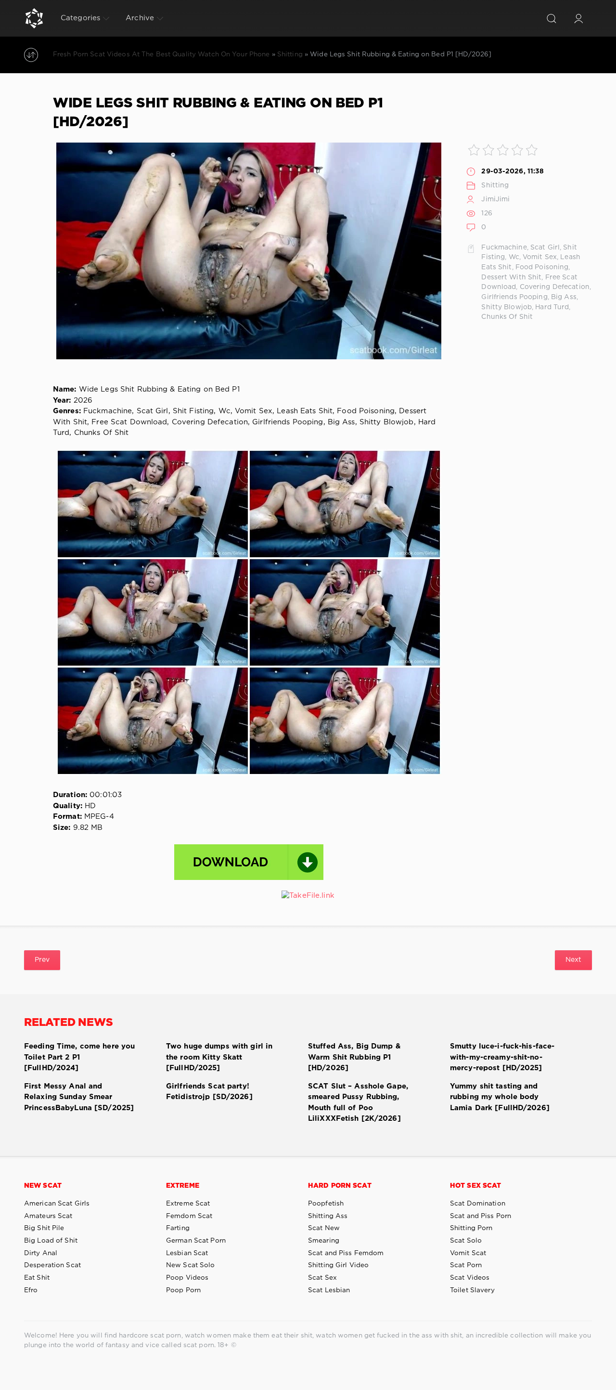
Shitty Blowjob (506, 307)
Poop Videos (187, 1278)
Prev (42, 960)
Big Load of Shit (50, 1241)
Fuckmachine (503, 247)
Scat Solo (466, 1241)
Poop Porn (183, 1290)
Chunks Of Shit (507, 317)
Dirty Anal (40, 1253)
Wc (514, 257)
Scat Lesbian (329, 1290)
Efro (31, 1290)
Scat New (324, 1228)
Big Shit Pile (44, 1228)
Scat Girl (545, 247)
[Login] (578, 18)
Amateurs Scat (48, 1216)
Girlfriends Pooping (514, 297)
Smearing (323, 1241)
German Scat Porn (196, 1241)
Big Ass (564, 297)
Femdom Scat (189, 1216)
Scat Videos (469, 1278)
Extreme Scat (188, 1203)
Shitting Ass (327, 1216)
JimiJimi (495, 199)
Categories (80, 18)
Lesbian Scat (187, 1253)
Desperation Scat (52, 1265)
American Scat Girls (57, 1203)
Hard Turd (552, 307)
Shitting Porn (471, 1228)
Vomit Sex (540, 257)
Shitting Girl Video (338, 1265)
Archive (140, 18)
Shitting (495, 185)
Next (573, 960)
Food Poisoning (542, 267)
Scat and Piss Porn (480, 1216)
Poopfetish (326, 1203)
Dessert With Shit (511, 277)
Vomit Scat (468, 1253)
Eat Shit (37, 1278)
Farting (178, 1228)
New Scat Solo (190, 1265)
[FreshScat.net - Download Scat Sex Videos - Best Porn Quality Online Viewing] (34, 18)
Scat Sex (322, 1278)
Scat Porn (466, 1265)
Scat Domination (477, 1203)
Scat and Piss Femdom (346, 1253)
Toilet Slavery (472, 1290)
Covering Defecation (555, 287)
